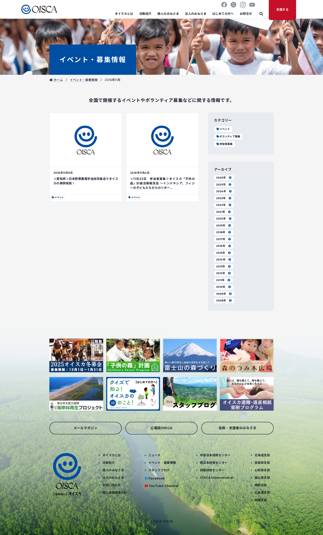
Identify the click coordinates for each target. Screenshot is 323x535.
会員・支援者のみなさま (237, 428)
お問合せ (246, 14)
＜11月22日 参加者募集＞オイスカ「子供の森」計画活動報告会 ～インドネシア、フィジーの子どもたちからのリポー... (162, 183)
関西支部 (261, 485)
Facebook (157, 478)
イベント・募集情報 (92, 60)
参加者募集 (226, 144)
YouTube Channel (164, 486)
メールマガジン (85, 428)
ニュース (154, 455)
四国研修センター (212, 470)
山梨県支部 (262, 470)
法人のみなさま (195, 14)
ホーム (58, 80)
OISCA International (216, 477)
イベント (224, 129)
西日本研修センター (214, 463)
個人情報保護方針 (114, 492)
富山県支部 (262, 477)
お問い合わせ (111, 485)
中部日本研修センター (215, 455)
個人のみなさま (168, 14)
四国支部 (261, 500)
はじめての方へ (223, 14)
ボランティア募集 (229, 136)
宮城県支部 (262, 463)
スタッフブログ (159, 470)
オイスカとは (124, 14)
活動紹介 (145, 14)
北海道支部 (262, 455)
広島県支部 (262, 492)
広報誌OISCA (161, 428)
